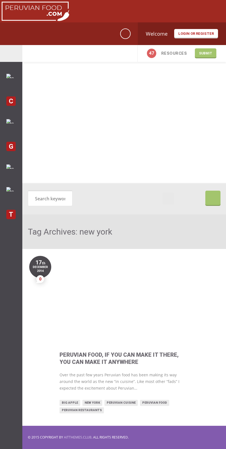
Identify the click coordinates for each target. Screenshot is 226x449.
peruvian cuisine (121, 403)
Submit (205, 53)
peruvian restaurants (82, 410)
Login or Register (196, 33)
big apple (70, 403)
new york (92, 403)
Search (212, 198)
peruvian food (154, 403)
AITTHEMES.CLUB (78, 437)
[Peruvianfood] (35, 19)
